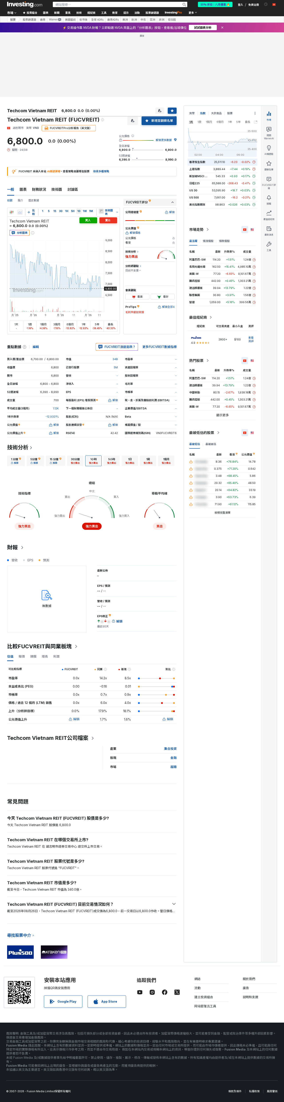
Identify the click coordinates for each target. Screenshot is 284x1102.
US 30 (193, 190)
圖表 (23, 189)
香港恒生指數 (197, 162)
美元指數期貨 (197, 204)
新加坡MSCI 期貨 (199, 176)
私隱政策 (254, 1091)
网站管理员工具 (205, 1006)
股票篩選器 (152, 12)
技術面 (56, 189)
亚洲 (152, 19)
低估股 (172, 19)
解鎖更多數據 (164, 140)
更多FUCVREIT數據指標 (159, 347)
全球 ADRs (97, 19)
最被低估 (194, 444)
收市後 (83, 19)
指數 (202, 113)
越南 (173, 767)
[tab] (16, 461)
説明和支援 (250, 997)
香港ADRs (113, 19)
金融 (173, 758)
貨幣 (192, 113)
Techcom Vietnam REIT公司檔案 (47, 738)
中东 (143, 19)
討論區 (72, 189)
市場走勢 (196, 229)
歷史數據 (33, 200)
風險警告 (272, 1091)
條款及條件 (235, 1091)
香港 (42, 19)
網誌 (197, 979)
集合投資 (170, 748)
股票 (13, 19)
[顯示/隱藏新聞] (101, 211)
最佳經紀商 (198, 317)
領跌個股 (224, 241)
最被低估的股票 (201, 432)
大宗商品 (216, 113)
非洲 (161, 19)
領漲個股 (208, 241)
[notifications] (265, 4)
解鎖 (76, 719)
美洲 (125, 19)
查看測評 (251, 339)
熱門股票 (196, 360)
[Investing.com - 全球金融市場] (24, 4)
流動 (197, 988)
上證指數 (194, 169)
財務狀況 (39, 189)
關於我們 (249, 979)
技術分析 (17, 447)
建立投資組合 (203, 997)
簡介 (20, 200)
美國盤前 (70, 19)
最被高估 (210, 444)
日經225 (194, 183)
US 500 (194, 197)
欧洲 (134, 19)
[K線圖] (11, 212)
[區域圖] (20, 212)
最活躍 (193, 241)
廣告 (246, 988)
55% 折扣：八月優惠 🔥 (215, 4)
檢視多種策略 (101, 171)
